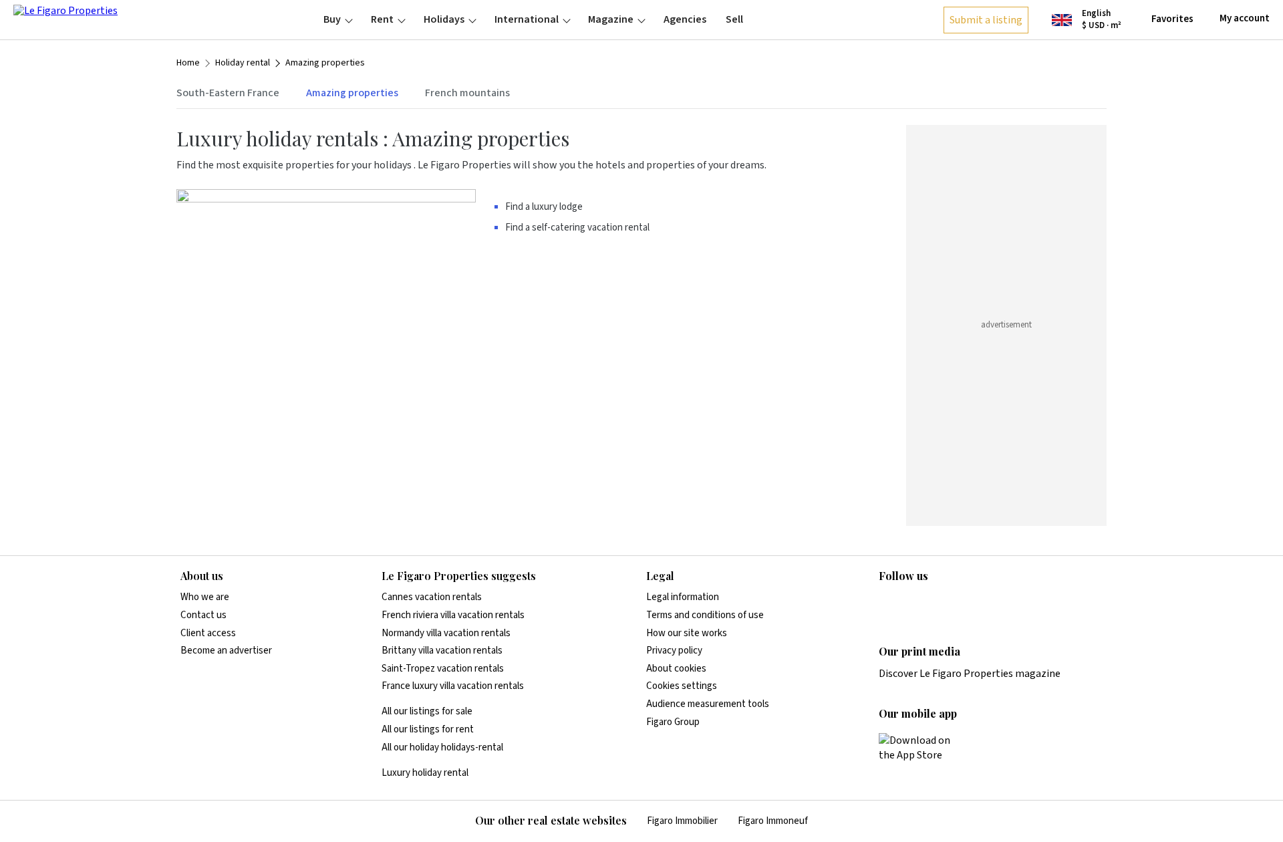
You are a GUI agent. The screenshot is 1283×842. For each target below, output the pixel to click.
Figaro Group (673, 722)
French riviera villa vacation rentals (453, 615)
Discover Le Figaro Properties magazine (969, 673)
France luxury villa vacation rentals (453, 686)
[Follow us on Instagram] (913, 603)
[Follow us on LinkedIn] (887, 603)
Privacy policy (674, 651)
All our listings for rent (428, 729)
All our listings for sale (427, 711)
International (526, 19)
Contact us (203, 615)
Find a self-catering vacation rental (577, 228)
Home (188, 63)
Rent (382, 19)
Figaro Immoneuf (773, 821)
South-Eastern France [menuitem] (227, 93)
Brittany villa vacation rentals (442, 651)
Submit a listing (986, 20)
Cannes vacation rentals (432, 597)
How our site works (686, 633)
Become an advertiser (226, 651)
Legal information (682, 597)
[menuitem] (338, 19)
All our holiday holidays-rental (442, 747)
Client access (208, 633)
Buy (332, 19)
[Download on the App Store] (922, 747)
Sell (734, 19)
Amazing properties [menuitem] (352, 93)
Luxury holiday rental (425, 773)
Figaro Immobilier (682, 821)
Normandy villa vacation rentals (446, 633)
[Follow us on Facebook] (939, 603)
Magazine (610, 19)
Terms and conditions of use (705, 615)
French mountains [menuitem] (467, 93)
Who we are (204, 597)
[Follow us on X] (965, 603)
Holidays (444, 19)
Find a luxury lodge (544, 207)
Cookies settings (681, 686)
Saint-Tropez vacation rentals (443, 669)
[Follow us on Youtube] (991, 603)
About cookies (676, 669)
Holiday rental (242, 63)
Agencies (685, 19)
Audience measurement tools (707, 704)
